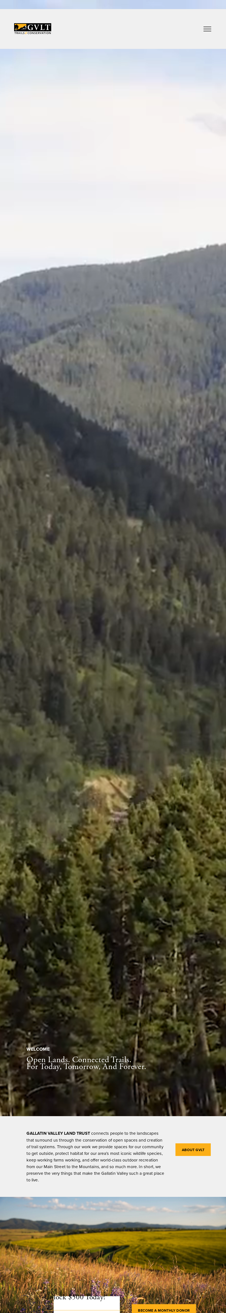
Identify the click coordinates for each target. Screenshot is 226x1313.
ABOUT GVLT (193, 1149)
